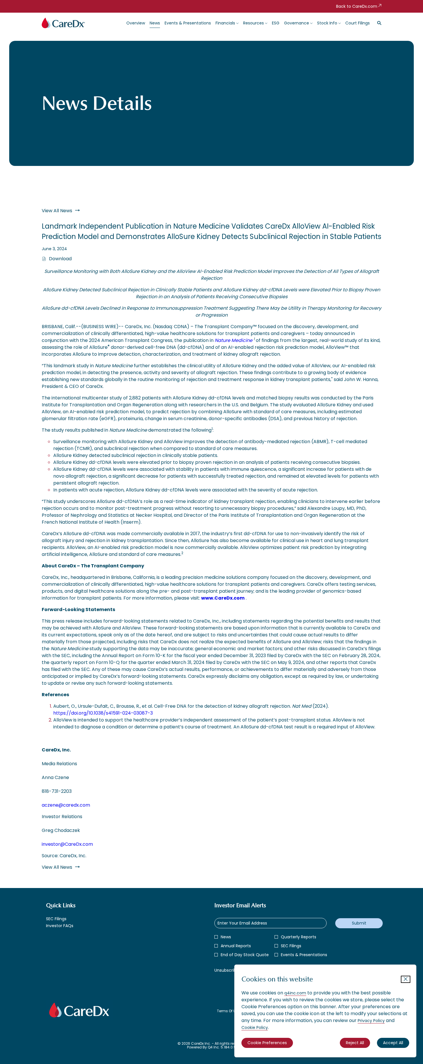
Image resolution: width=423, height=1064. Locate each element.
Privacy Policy (371, 1020)
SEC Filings (63, 919)
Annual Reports (236, 946)
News (226, 937)
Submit (359, 923)
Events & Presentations (304, 955)
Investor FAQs (67, 926)
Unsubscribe (226, 970)
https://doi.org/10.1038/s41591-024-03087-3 (103, 713)
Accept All (393, 1043)
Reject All (355, 1043)
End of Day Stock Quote (245, 955)
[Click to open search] (377, 23)
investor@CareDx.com (67, 844)
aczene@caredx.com (66, 805)
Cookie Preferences (267, 1043)
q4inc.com (295, 993)
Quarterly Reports (298, 937)
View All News (57, 210)
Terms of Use (228, 1011)
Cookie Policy (254, 1027)
